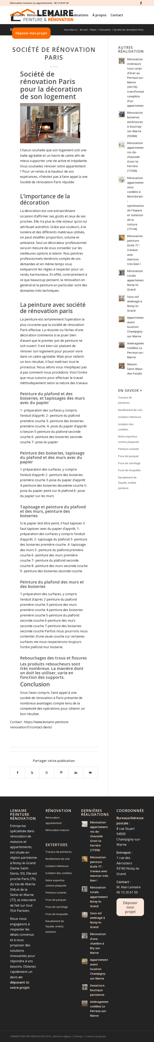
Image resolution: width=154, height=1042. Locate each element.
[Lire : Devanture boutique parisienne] (84, 987)
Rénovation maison (57, 830)
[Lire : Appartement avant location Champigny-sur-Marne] (121, 319)
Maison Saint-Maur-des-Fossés (135, 368)
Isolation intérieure (129, 417)
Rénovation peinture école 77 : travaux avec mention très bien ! (135, 250)
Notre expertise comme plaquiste (128, 439)
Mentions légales (62, 1036)
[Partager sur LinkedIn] (76, 772)
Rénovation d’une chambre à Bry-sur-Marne (98, 943)
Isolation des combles (126, 426)
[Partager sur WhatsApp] (47, 772)
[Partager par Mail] (90, 772)
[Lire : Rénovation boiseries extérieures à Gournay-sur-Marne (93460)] (121, 114)
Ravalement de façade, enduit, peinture (127, 483)
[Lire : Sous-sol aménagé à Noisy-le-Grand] (121, 298)
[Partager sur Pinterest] (61, 772)
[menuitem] (17, 15)
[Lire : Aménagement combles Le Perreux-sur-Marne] (121, 345)
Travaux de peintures (125, 400)
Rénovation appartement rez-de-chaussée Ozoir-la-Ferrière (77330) (136, 157)
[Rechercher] (56, 33)
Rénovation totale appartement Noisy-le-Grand (136, 280)
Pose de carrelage (129, 463)
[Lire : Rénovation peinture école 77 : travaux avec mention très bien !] (121, 237)
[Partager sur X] (32, 772)
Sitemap (78, 1036)
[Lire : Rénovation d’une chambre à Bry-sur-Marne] (84, 935)
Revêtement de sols (130, 410)
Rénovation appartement (54, 820)
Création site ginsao (95, 1036)
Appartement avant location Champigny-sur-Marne (136, 327)
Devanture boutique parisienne (97, 990)
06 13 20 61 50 (61, 2)
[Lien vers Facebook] (141, 3)
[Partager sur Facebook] (17, 772)
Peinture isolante (128, 449)
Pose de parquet (128, 456)
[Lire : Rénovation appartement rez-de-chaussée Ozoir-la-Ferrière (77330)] (121, 144)
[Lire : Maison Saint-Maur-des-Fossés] (121, 366)
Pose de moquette (129, 470)
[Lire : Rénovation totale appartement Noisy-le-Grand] (121, 272)
